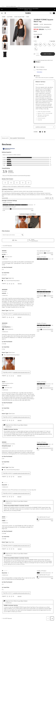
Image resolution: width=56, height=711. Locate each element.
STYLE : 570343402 (40, 84)
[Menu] (2, 13)
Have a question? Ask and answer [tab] (17, 138)
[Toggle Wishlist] (30, 20)
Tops (27, 16)
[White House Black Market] (28, 13)
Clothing (10, 16)
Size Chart (52, 41)
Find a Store (39, 71)
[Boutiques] (5, 13)
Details (35, 31)
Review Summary (48, 24)
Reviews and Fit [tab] (5, 138)
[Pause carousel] (55, 9)
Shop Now (26, 9)
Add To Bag (48, 53)
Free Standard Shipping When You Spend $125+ (28, 8)
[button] (54, 13)
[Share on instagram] (42, 131)
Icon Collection (19, 16)
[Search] (50, 13)
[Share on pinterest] (44, 131)
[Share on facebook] (40, 131)
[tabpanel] (28, 380)
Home (3, 16)
